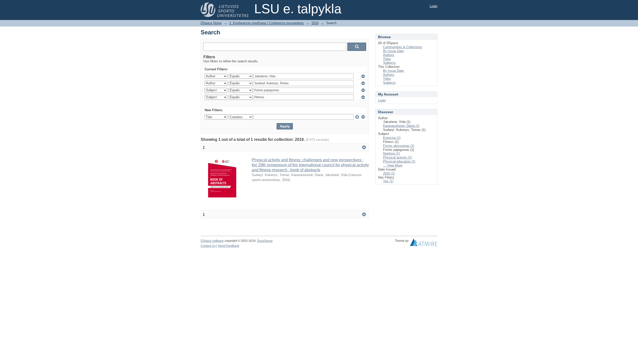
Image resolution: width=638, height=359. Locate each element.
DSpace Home (211, 23)
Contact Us (208, 246)
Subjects (389, 63)
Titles (387, 59)
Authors (388, 55)
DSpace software (212, 241)
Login (433, 6)
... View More (392, 165)
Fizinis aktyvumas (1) (398, 146)
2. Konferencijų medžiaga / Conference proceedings (266, 23)
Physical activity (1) (397, 157)
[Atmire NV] (423, 243)
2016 (315, 23)
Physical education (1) (399, 161)
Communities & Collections (402, 47)
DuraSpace (265, 241)
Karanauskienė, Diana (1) (401, 126)
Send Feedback (228, 246)
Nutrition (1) (391, 153)
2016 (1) (389, 173)
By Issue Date (393, 51)
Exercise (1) (391, 138)
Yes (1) (388, 181)
